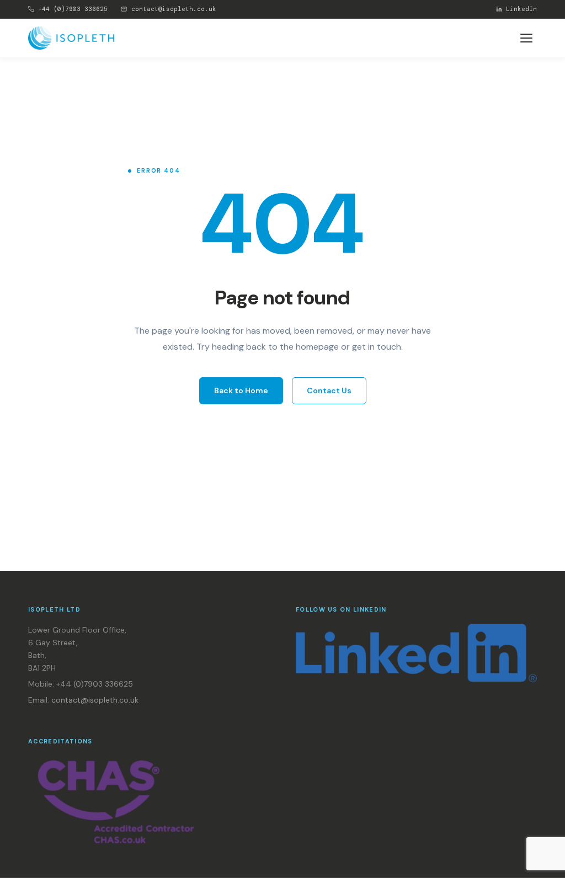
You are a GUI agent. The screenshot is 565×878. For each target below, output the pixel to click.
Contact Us (329, 390)
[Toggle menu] (526, 38)
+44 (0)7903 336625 (73, 9)
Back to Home (241, 390)
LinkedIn (521, 9)
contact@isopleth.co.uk (173, 9)
